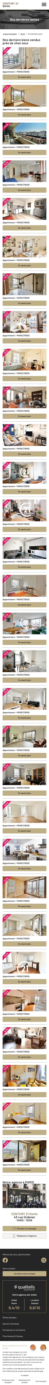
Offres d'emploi (9, 1317)
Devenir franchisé (11, 1323)
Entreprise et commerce (14, 1330)
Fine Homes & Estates (13, 1336)
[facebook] (5, 1260)
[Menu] (44, 4)
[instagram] (43, 1260)
